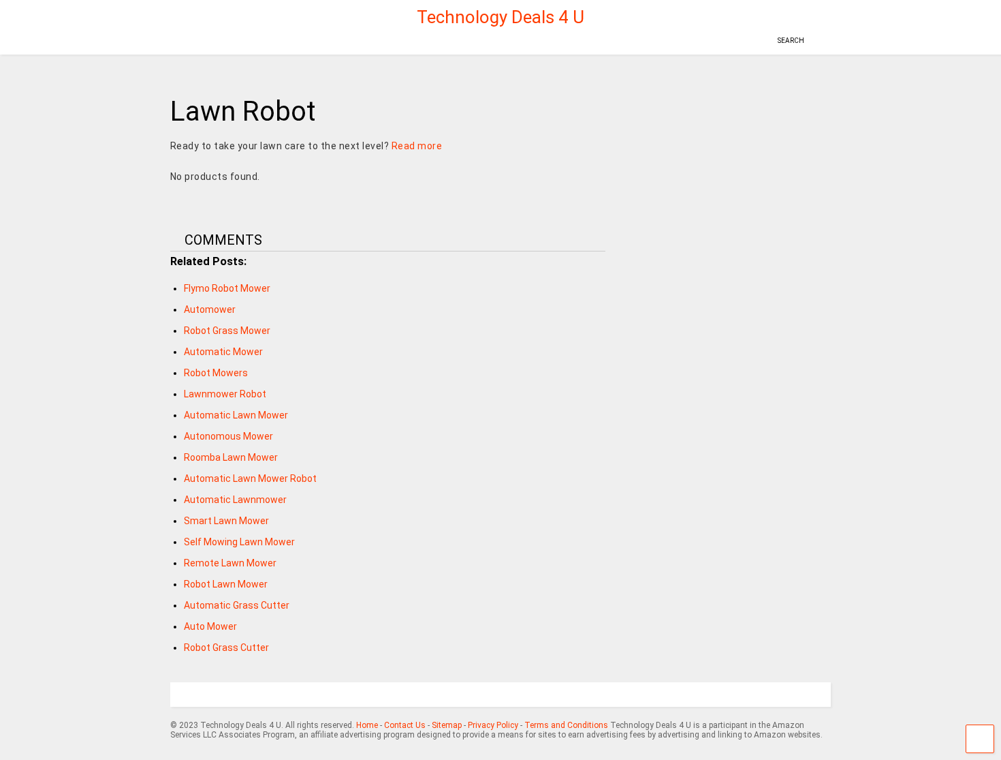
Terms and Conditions (566, 725)
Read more (417, 145)
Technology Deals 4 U (500, 17)
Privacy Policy (493, 725)
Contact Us (405, 725)
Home (367, 725)
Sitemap (447, 725)
